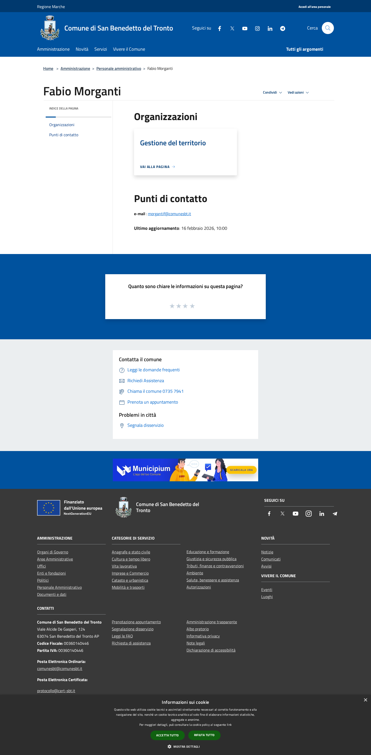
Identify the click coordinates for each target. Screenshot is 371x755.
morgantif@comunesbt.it (169, 214)
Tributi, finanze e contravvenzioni (215, 566)
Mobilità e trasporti (128, 587)
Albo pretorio (198, 629)
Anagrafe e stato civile (131, 552)
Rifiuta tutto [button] (204, 735)
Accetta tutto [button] (167, 735)
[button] (185, 746)
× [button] (365, 700)
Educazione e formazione (208, 552)
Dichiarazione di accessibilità (211, 650)
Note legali (196, 643)
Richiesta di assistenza (131, 643)
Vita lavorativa (124, 566)
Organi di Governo (52, 552)
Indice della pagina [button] (63, 108)
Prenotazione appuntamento (136, 622)
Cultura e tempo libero (131, 559)
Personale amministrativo (118, 68)
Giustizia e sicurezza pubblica (211, 559)
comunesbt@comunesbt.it (59, 668)
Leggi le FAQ (122, 636)
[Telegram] (281, 27)
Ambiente (195, 573)
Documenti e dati (51, 594)
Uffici (41, 566)
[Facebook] (218, 27)
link (229, 724)
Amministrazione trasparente (212, 622)
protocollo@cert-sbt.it (56, 691)
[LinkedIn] (268, 27)
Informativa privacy (203, 636)
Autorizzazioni (199, 587)
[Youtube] (243, 27)
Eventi (266, 589)
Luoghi (267, 597)
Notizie (267, 552)
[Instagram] (255, 27)
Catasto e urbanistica (130, 580)
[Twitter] (230, 27)
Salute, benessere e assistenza (213, 580)
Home (48, 68)
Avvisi (266, 566)
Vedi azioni (296, 92)
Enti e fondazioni (51, 573)
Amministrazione (75, 68)
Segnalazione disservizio (132, 629)
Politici (43, 580)
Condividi (270, 92)
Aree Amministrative (55, 559)
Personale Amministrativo (59, 587)
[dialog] (185, 725)
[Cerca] (328, 28)
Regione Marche (51, 7)
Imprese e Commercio (130, 573)
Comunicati (271, 559)
